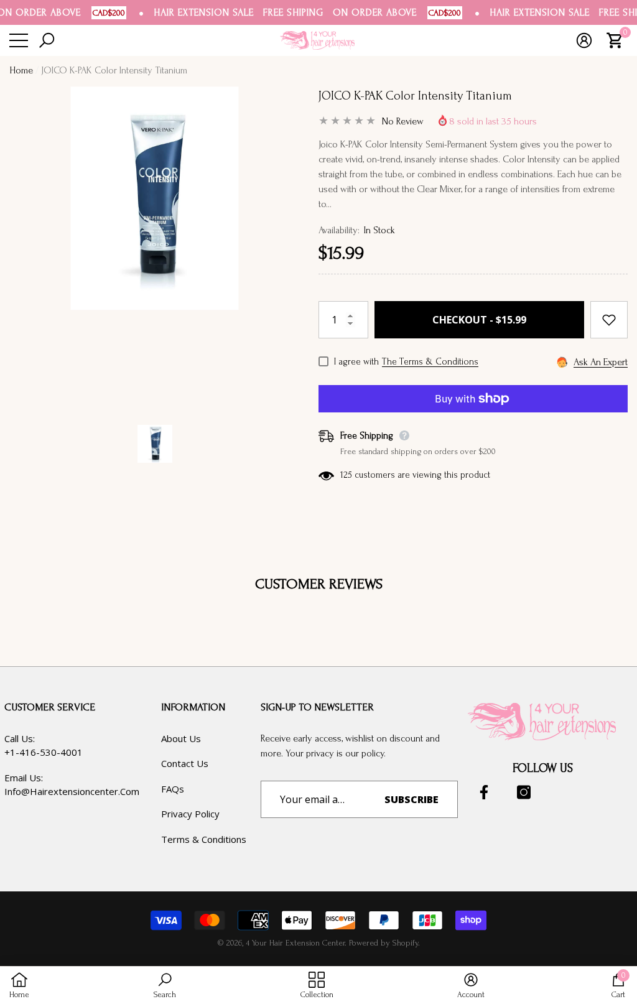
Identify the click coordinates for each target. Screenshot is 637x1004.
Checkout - (479, 320)
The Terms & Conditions (430, 361)
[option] (154, 246)
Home (21, 70)
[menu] (18, 40)
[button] (48, 40)
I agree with (356, 361)
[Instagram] (524, 792)
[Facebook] (484, 792)
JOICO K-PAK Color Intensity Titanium (415, 96)
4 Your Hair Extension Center (295, 942)
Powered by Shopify (383, 942)
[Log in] (586, 40)
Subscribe (411, 799)
